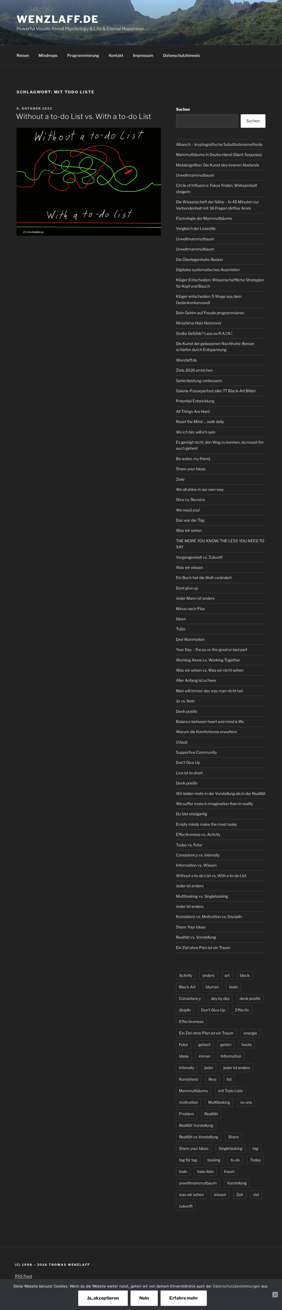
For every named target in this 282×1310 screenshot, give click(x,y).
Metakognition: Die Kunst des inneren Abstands (217, 165)
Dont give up (187, 588)
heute (247, 1044)
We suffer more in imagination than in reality (214, 803)
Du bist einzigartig (191, 813)
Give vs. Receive (190, 499)
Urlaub (182, 742)
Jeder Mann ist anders (195, 598)
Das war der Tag (190, 520)
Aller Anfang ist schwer (196, 680)
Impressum (143, 55)
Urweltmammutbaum (195, 175)
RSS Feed (23, 1276)
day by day (220, 998)
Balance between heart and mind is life (210, 721)
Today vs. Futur (189, 844)
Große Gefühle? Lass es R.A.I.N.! (204, 333)
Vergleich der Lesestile (196, 228)
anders (208, 975)
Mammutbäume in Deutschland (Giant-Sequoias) (219, 154)
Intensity (186, 1067)
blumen (212, 986)
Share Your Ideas (191, 927)
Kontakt (116, 55)
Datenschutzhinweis (181, 55)
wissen (220, 1194)
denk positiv (250, 998)
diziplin (185, 1010)
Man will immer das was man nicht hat (209, 690)
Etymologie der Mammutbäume (204, 218)
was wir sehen (191, 1194)
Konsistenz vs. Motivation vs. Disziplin (209, 916)
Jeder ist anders (190, 885)
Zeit (239, 1194)
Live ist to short (189, 773)
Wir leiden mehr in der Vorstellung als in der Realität (220, 793)
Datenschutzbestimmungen (236, 1286)
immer (204, 1056)
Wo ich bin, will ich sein (195, 432)
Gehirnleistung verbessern (199, 380)
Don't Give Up (213, 1010)
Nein (144, 1298)
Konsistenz (188, 1079)
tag (255, 1148)
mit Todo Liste (230, 1090)
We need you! (188, 510)
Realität (211, 1113)
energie (250, 1033)
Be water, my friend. (193, 458)
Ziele (180, 479)
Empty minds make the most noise (206, 824)
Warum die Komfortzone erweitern (206, 731)
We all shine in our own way (200, 489)
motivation (188, 1102)
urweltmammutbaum (198, 1183)
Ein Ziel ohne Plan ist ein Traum (203, 947)
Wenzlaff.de (58, 19)
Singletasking (230, 1148)
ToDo (180, 629)
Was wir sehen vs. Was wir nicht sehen (209, 670)
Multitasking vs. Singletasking (202, 896)
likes (212, 1079)
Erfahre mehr (183, 1298)
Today (255, 1160)
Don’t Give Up (188, 762)
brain (233, 986)
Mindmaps (48, 55)
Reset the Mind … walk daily (200, 421)
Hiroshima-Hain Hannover (198, 323)
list (229, 1079)
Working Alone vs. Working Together (208, 660)
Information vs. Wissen (196, 865)
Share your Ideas (190, 468)
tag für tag (188, 1160)
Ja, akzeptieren (103, 1298)
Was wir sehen (189, 530)
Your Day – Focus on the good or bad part (211, 649)
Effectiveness (191, 1021)
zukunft (185, 1206)
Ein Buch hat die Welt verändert (204, 577)
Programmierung (83, 55)
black (245, 975)
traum (229, 1171)
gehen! (204, 1044)
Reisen (23, 55)
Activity (185, 975)
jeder (208, 1067)
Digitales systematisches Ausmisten (208, 269)
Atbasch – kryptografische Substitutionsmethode (219, 144)
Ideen (181, 618)
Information (231, 1056)
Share (233, 1136)
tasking (213, 1160)
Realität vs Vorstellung (198, 1136)
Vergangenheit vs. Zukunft (199, 557)
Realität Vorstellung (196, 1125)
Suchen (183, 109)
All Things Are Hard (193, 411)
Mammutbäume (193, 1090)
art (227, 975)
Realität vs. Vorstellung (196, 937)
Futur (183, 1044)
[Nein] (275, 1294)
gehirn (225, 1044)
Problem (186, 1113)
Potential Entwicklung (195, 401)
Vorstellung (237, 1183)
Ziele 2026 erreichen (194, 370)
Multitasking (219, 1102)
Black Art (187, 986)
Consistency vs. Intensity (197, 855)
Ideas (184, 1056)
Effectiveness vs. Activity (198, 834)
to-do (235, 1160)
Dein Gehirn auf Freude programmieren (210, 312)
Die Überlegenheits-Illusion (199, 259)
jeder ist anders (236, 1067)
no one (246, 1102)
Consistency (190, 998)
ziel (256, 1194)
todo (183, 1171)
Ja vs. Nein (185, 701)
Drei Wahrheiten (190, 639)
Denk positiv (187, 711)
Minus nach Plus (190, 608)
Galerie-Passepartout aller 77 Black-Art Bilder (216, 390)
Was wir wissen (189, 567)
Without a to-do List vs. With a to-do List (83, 116)
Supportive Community (196, 752)
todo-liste (205, 1171)
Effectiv (242, 1010)
